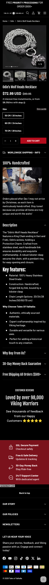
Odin (12, 21)
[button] (39, 13)
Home (5, 21)
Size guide (41, 108)
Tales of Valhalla (15, 578)
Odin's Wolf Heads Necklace (28, 21)
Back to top (24, 493)
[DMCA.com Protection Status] (8, 486)
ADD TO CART (33, 140)
